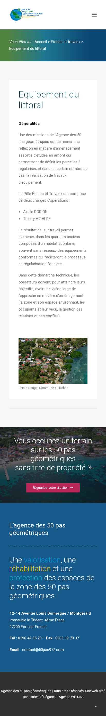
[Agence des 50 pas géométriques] (27, 14)
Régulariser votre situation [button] (50, 488)
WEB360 (77, 697)
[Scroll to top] (96, 706)
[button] (94, 14)
